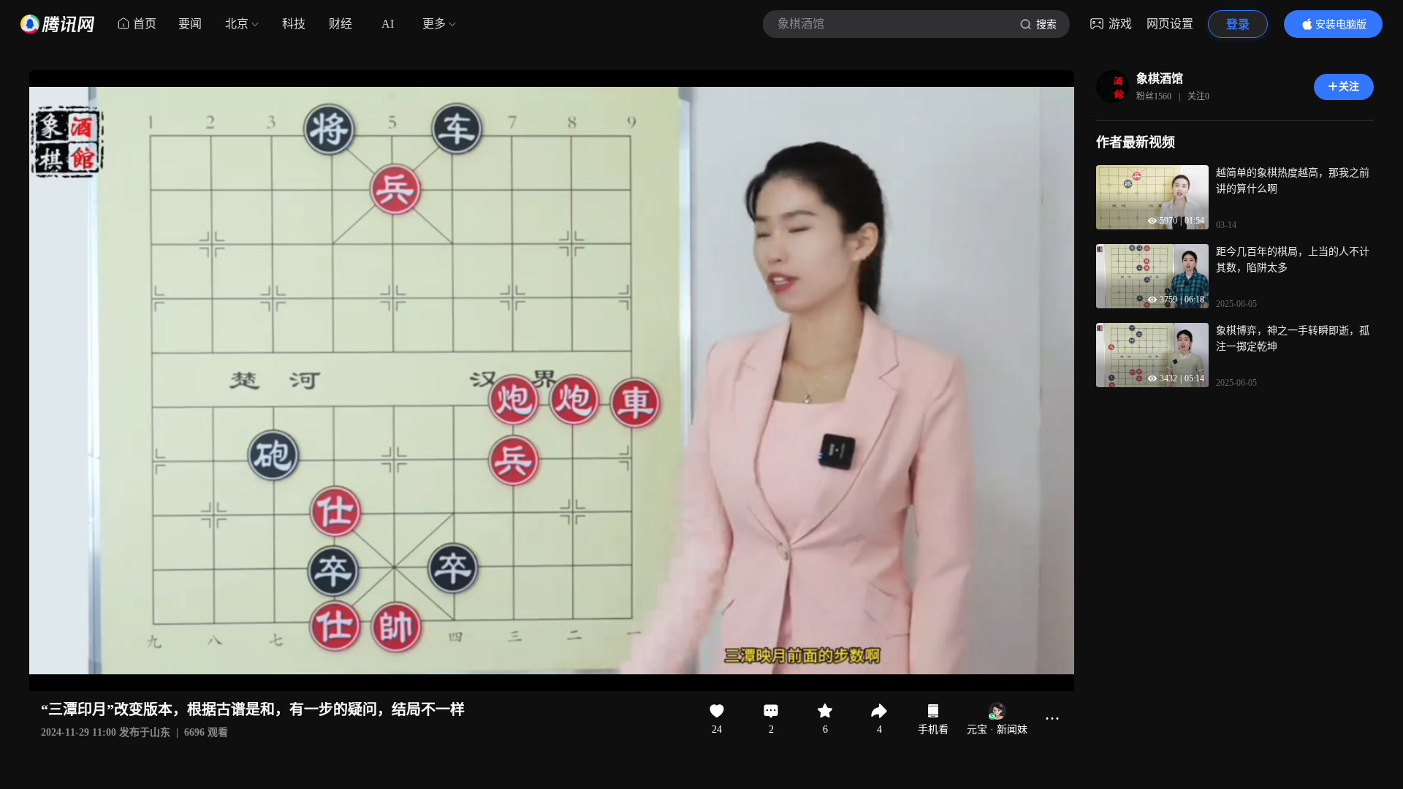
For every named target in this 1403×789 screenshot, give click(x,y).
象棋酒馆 (1159, 78)
